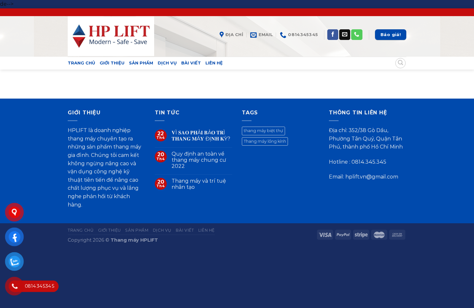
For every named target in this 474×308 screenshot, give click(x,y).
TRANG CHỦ (81, 63)
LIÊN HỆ (214, 63)
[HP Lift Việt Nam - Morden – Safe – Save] (111, 36)
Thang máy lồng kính (265, 141)
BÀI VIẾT (191, 63)
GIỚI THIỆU (112, 63)
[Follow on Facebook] (332, 34)
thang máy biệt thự (263, 130)
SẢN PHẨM (141, 63)
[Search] (400, 63)
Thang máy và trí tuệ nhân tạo (199, 184)
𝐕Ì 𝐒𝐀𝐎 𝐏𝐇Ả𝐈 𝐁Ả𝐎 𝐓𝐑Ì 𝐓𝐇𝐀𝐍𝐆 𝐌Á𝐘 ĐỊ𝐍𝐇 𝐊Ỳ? (201, 136)
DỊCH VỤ (167, 63)
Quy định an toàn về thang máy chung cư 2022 (199, 160)
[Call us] (356, 34)
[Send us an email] (344, 34)
